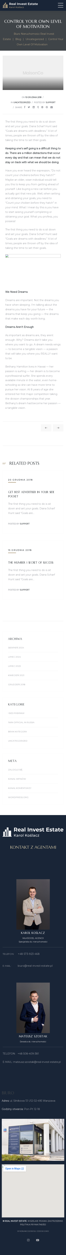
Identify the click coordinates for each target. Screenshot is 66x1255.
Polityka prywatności (33, 1224)
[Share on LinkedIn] (34, 107)
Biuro (8, 1093)
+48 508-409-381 (28, 1053)
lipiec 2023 (14, 666)
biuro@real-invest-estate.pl (35, 965)
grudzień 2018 (16, 684)
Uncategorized (21, 102)
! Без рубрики (16, 713)
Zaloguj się (15, 769)
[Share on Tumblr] (38, 107)
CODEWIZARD (43, 1231)
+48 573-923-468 (29, 954)
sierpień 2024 (16, 647)
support (50, 102)
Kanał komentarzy (19, 788)
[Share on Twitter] (29, 107)
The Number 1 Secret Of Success (30, 562)
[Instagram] (28, 1240)
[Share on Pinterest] (47, 107)
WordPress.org (18, 797)
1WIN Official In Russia (21, 722)
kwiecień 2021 (16, 675)
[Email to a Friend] (51, 107)
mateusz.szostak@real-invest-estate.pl (37, 1062)
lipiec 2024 (14, 656)
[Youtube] (37, 1240)
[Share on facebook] (24, 107)
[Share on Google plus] (42, 107)
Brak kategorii (17, 731)
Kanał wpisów (17, 779)
